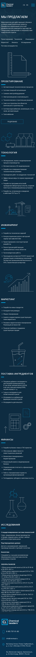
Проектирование (7, 39)
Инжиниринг (30, 39)
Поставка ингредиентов (9, 46)
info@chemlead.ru (12, 638)
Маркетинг (5, 42)
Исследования (26, 42)
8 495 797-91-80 (12, 631)
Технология (18, 39)
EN (27, 5)
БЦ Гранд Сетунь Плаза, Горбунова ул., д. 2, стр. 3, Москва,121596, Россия (20, 645)
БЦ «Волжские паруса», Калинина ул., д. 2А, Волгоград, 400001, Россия (19, 653)
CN (24, 5)
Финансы (15, 42)
